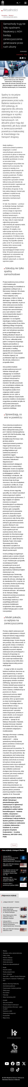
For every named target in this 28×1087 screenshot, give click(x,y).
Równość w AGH (7, 1011)
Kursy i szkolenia (7, 974)
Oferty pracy (6, 990)
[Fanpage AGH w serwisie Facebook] (13, 1064)
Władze (5, 951)
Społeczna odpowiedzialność (11, 964)
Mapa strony (6, 1018)
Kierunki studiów (7, 969)
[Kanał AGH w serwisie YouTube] (7, 1064)
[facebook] (21, 58)
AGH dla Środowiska (14, 434)
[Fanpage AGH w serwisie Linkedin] (18, 1064)
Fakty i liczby (6, 955)
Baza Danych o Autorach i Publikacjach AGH (13, 979)
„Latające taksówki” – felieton (11, 902)
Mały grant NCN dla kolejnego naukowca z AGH (11, 864)
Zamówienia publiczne (9, 986)
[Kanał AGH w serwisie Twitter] (24, 1064)
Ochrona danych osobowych (11, 1005)
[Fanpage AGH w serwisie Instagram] (12, 1070)
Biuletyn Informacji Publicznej (11, 984)
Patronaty (5, 995)
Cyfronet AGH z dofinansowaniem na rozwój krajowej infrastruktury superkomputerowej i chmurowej (12, 859)
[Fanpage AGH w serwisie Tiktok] (18, 1070)
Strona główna (4, 15)
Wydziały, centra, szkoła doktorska (12, 953)
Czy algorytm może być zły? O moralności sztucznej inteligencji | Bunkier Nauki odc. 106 (10, 872)
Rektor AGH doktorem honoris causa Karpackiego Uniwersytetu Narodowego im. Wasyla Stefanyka (11, 910)
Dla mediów (6, 992)
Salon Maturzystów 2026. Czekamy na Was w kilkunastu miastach (10, 916)
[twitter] (25, 58)
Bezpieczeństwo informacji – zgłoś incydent (12, 1008)
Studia (4, 967)
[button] (25, 3)
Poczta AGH (6, 1015)
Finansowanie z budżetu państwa (12, 988)
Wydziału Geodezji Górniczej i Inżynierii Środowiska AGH (13, 724)
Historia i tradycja (7, 957)
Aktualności (11, 15)
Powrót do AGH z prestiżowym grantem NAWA (11, 884)
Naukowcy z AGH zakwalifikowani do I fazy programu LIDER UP (10, 879)
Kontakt (5, 1000)
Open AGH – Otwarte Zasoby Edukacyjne (14, 976)
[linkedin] (23, 58)
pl (18, 3)
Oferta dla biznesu (8, 962)
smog (25, 54)
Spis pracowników (8, 1002)
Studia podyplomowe (9, 972)
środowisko (19, 54)
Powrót (14, 845)
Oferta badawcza (7, 960)
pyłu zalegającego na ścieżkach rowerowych (11, 373)
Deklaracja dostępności (9, 1013)
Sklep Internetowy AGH (9, 997)
